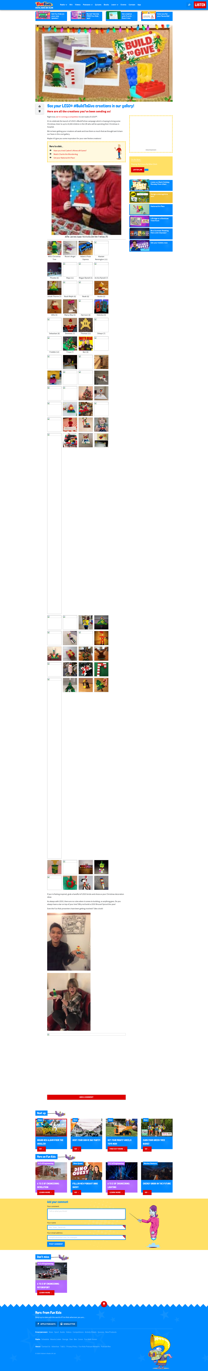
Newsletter (69, 1324)
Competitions (78, 1332)
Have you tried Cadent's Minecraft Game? (70, 150)
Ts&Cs (62, 1346)
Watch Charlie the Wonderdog (66, 154)
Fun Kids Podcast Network (89, 1346)
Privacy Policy (71, 1346)
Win (71, 4)
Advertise (55, 1346)
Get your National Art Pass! (64, 158)
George (65, 1339)
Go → (41, 1149)
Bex (75, 1339)
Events (123, 4)
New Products (111, 1332)
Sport (56, 1332)
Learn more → (45, 1192)
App (139, 4)
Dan (71, 1339)
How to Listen (55, 1339)
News (51, 1332)
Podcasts (87, 4)
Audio (62, 1332)
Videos (78, 4)
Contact (132, 4)
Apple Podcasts (47, 1324)
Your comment (53, 1206)
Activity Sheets (91, 1332)
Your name (51, 1223)
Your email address (55, 1233)
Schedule (45, 1339)
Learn (113, 4)
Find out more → (117, 1149)
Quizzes (98, 4)
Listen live (137, 170)
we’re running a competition (67, 117)
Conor (80, 1339)
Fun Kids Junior (90, 1339)
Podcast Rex (106, 1346)
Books (106, 4)
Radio (62, 4)
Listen (200, 5)
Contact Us (46, 1346)
